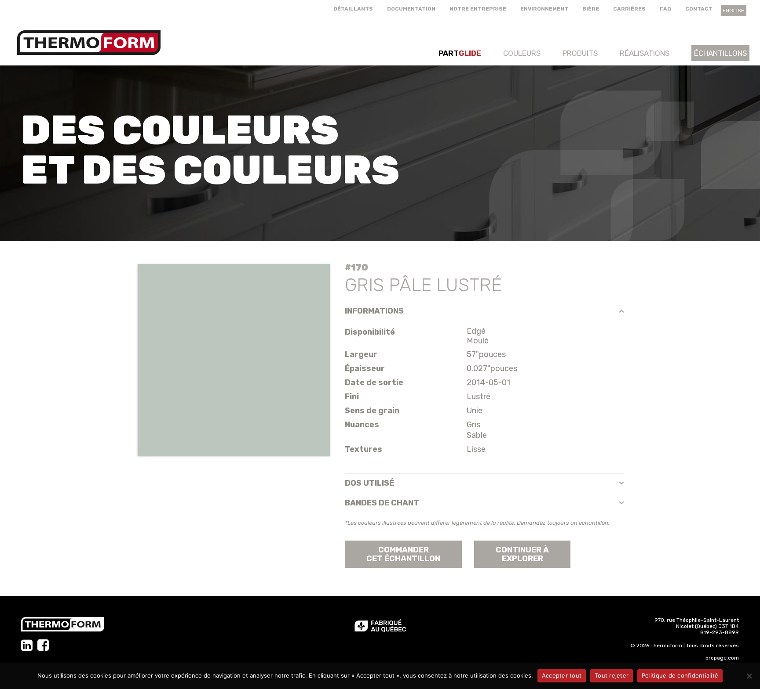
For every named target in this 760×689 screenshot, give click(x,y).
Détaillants (353, 9)
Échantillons (720, 53)
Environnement (544, 9)
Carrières (629, 9)
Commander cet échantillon (403, 554)
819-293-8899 (719, 632)
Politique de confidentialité (680, 675)
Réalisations (644, 53)
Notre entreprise (477, 9)
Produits (580, 53)
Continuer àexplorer (522, 554)
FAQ (665, 9)
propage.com (722, 658)
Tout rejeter (611, 675)
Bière (590, 9)
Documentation (411, 9)
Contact (698, 9)
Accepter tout (561, 675)
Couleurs (522, 53)
